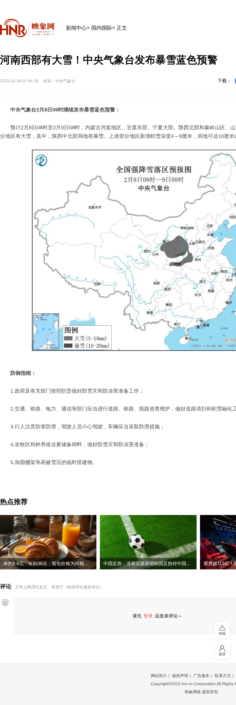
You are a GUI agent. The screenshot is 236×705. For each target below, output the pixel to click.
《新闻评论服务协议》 (83, 587)
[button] (6, 541)
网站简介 (159, 675)
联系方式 (223, 675)
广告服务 (201, 675)
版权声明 (180, 675)
